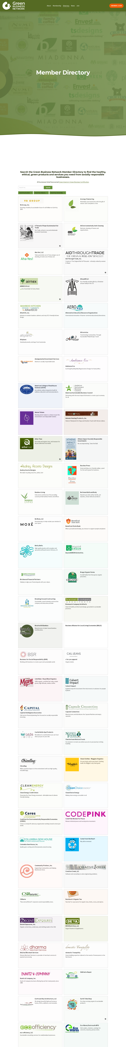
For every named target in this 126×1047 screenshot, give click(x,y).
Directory (66, 6)
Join (77, 6)
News (73, 6)
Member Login (116, 6)
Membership (57, 6)
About (49, 6)
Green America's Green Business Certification (74, 182)
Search (48, 187)
